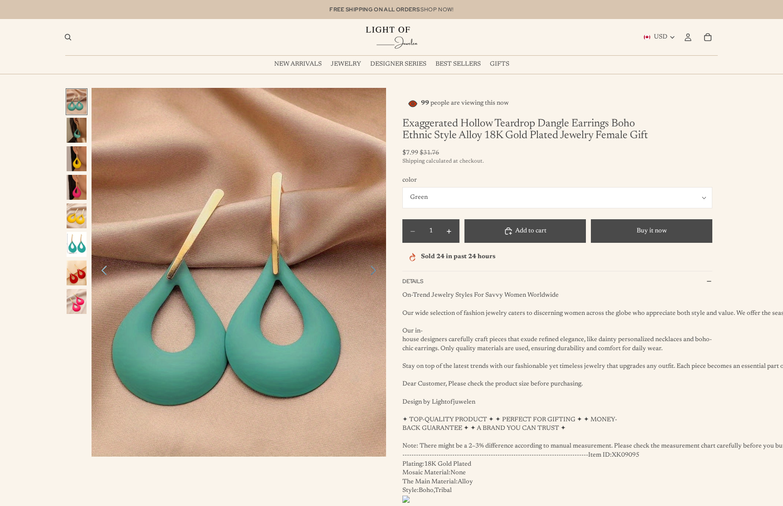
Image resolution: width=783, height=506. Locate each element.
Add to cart (530, 231)
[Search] (68, 37)
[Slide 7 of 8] (77, 272)
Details (412, 281)
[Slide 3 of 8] (77, 158)
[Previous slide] (102, 272)
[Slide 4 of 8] (77, 187)
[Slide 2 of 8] (77, 130)
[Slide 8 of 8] (77, 301)
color (409, 180)
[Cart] (708, 37)
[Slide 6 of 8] (77, 244)
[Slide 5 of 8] (77, 215)
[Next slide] (376, 272)
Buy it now (652, 231)
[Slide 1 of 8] (77, 101)
